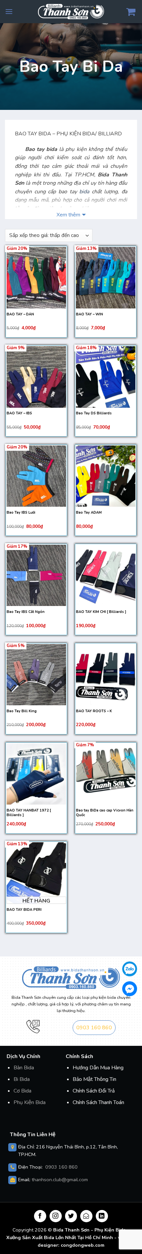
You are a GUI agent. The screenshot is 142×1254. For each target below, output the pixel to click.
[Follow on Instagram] (56, 1216)
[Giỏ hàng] (131, 11)
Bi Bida (22, 1079)
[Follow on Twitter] (71, 1216)
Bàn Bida (24, 1067)
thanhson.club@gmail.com (60, 1179)
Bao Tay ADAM (89, 512)
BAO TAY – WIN (89, 314)
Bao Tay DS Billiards (94, 413)
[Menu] (9, 11)
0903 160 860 (94, 1027)
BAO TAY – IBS (19, 413)
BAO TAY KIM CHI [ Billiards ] (101, 612)
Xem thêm (68, 214)
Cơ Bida (22, 1090)
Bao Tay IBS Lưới (21, 512)
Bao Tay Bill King (22, 711)
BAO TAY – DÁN (20, 314)
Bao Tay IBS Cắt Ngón (26, 612)
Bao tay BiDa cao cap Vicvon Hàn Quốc (104, 812)
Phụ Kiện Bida (30, 1102)
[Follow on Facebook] (40, 1216)
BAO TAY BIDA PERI (24, 909)
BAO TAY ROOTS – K (94, 711)
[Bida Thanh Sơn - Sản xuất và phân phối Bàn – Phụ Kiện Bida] (71, 11)
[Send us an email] (86, 1216)
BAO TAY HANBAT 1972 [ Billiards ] (29, 812)
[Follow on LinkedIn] (102, 1216)
